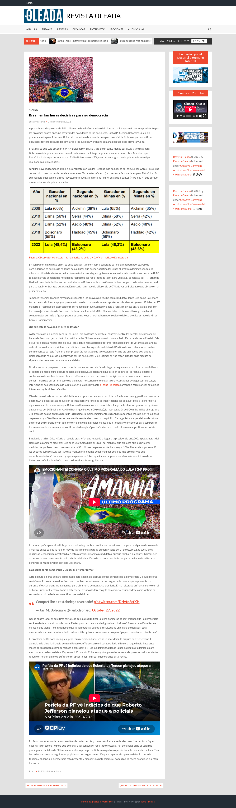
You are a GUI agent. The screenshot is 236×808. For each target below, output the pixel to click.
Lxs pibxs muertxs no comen (113, 40)
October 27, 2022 (106, 610)
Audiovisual (136, 29)
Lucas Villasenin (37, 121)
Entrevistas (97, 29)
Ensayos (47, 29)
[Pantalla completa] (204, 116)
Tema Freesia (148, 801)
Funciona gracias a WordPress (97, 801)
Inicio (29, 3)
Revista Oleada (93, 16)
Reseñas (62, 29)
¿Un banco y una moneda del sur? (139, 785)
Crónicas (79, 29)
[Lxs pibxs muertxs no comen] (92, 40)
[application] (190, 109)
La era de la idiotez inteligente (48, 785)
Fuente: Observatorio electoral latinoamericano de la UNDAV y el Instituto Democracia (78, 257)
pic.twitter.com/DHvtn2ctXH (116, 602)
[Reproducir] (177, 116)
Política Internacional (49, 771)
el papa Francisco (110, 384)
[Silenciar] (200, 116)
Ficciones (116, 29)
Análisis (31, 29)
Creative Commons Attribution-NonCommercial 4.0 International (189, 170)
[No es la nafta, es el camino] (137, 40)
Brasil (32, 771)
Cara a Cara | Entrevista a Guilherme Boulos (60, 40)
